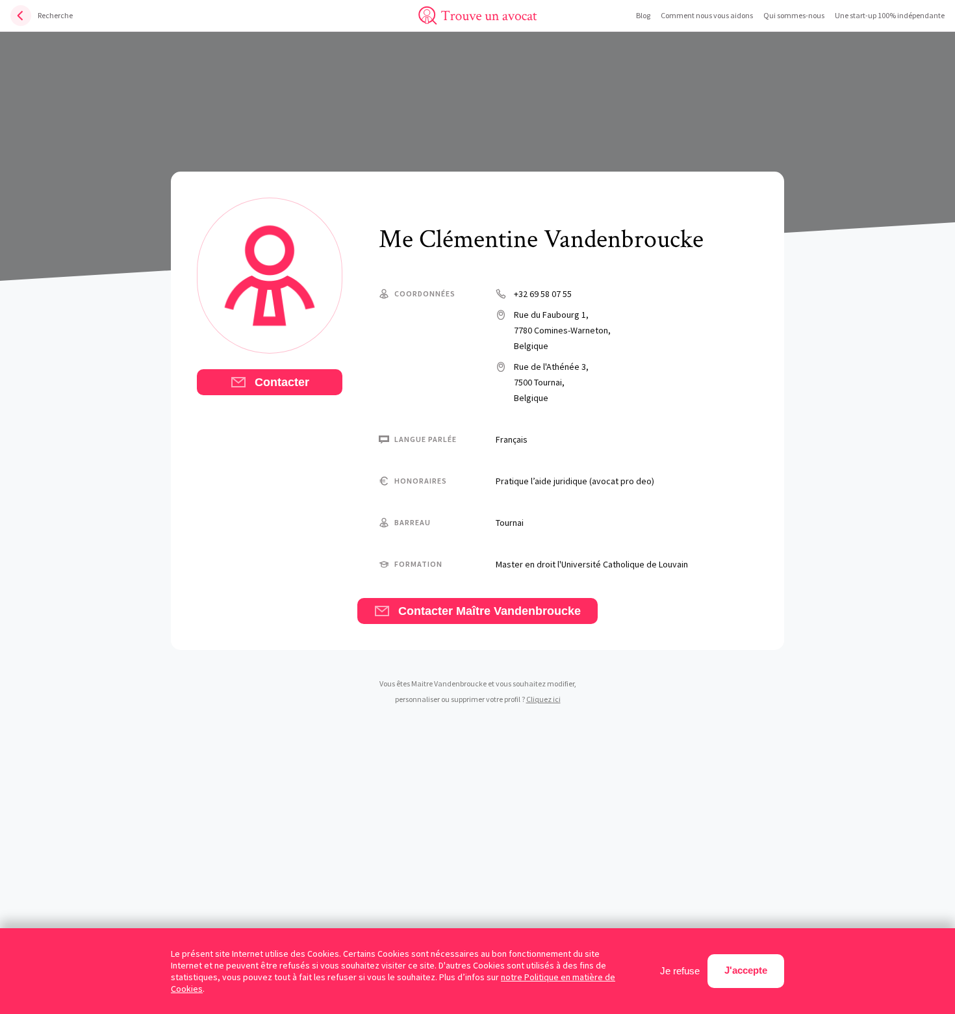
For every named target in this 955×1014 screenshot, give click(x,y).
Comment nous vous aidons (707, 15)
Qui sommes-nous (793, 15)
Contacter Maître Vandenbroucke (488, 611)
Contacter (280, 382)
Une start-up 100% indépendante (890, 15)
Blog (643, 15)
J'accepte (745, 970)
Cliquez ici (543, 699)
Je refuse (680, 970)
